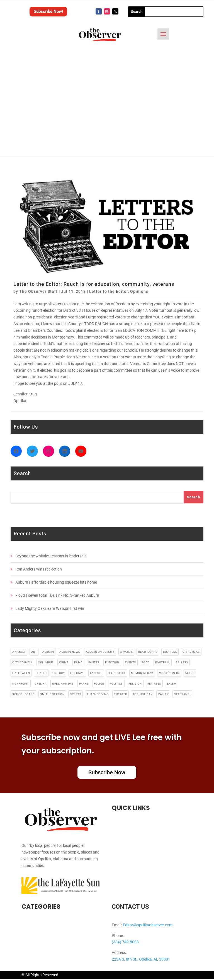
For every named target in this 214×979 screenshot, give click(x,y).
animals (19, 651)
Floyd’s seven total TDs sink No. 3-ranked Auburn (57, 595)
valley (163, 694)
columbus (46, 662)
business (170, 651)
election (112, 662)
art (34, 651)
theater (120, 694)
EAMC (78, 662)
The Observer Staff (38, 291)
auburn (48, 651)
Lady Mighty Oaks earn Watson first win (49, 608)
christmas (191, 651)
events (130, 662)
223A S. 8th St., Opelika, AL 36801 (141, 959)
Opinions (139, 291)
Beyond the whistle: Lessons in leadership (51, 556)
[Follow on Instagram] (107, 11)
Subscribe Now (106, 772)
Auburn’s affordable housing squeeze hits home (56, 582)
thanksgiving (97, 694)
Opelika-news (63, 683)
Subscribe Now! (48, 11)
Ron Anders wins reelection (38, 569)
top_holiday (143, 694)
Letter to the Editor (108, 291)
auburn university (100, 651)
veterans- (182, 694)
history (58, 673)
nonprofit (20, 683)
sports (75, 694)
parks (83, 683)
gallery (182, 662)
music (190, 673)
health (41, 673)
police (99, 683)
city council (22, 662)
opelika (41, 683)
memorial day (142, 673)
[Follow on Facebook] (99, 11)
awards (126, 651)
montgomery (169, 673)
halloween (21, 673)
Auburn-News (69, 651)
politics (116, 683)
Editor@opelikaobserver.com (147, 925)
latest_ (96, 673)
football (162, 662)
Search (193, 497)
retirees (154, 683)
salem (172, 683)
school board (23, 694)
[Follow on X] (115, 11)
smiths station (52, 694)
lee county (116, 673)
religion (135, 683)
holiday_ (77, 673)
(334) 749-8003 (125, 942)
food (146, 662)
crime (64, 662)
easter (93, 662)
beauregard (147, 651)
